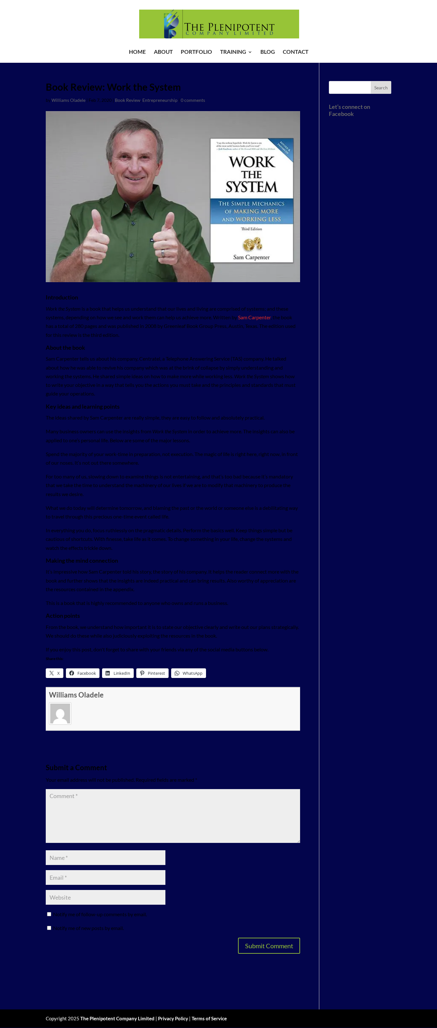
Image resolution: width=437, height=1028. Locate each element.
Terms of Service (209, 1018)
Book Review (127, 100)
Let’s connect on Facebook (349, 110)
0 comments (193, 100)
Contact (295, 52)
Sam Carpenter (254, 317)
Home (137, 52)
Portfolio (196, 52)
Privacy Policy (173, 1018)
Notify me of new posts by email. (88, 928)
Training (233, 52)
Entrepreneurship (160, 100)
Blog (267, 52)
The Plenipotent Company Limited (117, 1018)
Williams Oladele (68, 100)
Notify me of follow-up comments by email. (100, 914)
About (163, 52)
